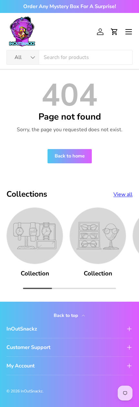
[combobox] (69, 57)
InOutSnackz (32, 391)
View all (123, 194)
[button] (114, 32)
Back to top (66, 315)
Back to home (70, 156)
